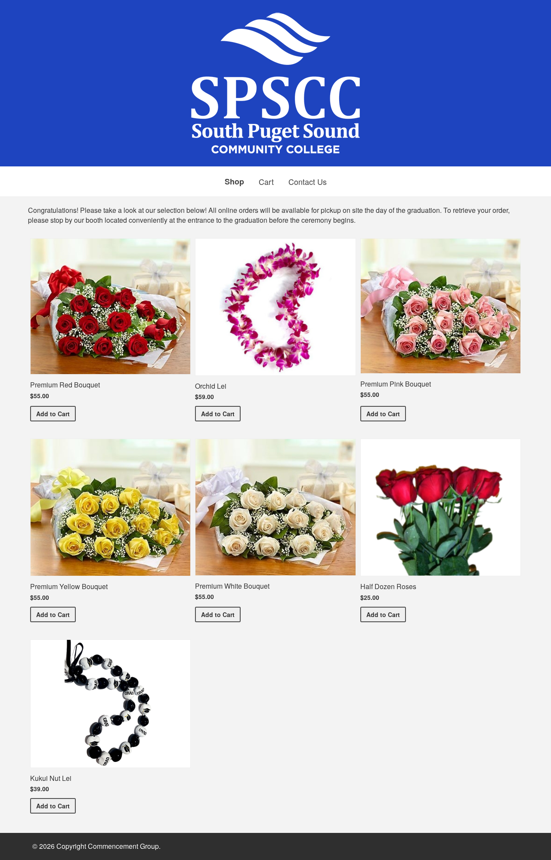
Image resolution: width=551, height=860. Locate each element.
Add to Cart (56, 413)
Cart (266, 181)
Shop (234, 181)
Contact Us (307, 181)
